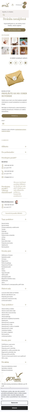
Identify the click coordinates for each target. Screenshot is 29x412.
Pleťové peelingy (6, 263)
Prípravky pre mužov (7, 243)
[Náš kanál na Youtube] (11, 63)
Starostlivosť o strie (7, 346)
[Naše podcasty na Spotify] (26, 63)
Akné (3, 269)
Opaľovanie (5, 245)
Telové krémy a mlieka (8, 309)
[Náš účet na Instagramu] (16, 63)
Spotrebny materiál (7, 368)
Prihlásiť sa (15, 116)
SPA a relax (5, 358)
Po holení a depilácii (7, 332)
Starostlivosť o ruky (7, 324)
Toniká (3, 229)
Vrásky (3, 271)
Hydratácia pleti (6, 257)
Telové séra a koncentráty (9, 313)
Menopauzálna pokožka (8, 354)
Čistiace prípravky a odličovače (10, 227)
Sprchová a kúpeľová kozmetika (10, 319)
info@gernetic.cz (9, 177)
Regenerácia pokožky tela (9, 352)
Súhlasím (14, 408)
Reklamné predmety (7, 370)
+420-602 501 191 (8, 165)
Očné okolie (5, 233)
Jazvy (3, 283)
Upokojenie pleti (6, 277)
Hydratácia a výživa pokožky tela (11, 350)
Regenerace (5, 261)
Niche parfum (5, 247)
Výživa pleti (5, 275)
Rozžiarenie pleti (6, 267)
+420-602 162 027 (9, 205)
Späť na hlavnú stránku (14, 30)
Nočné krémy (5, 225)
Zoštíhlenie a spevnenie (8, 344)
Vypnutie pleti (6, 273)
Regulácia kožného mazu (8, 279)
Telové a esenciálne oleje (8, 311)
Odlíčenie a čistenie (7, 255)
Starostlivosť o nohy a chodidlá (10, 326)
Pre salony (5, 362)
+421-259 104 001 (8, 171)
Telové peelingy (6, 317)
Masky (3, 239)
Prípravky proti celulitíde (8, 348)
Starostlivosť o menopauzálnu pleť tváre (13, 285)
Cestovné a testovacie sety (9, 299)
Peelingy (4, 231)
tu (1, 399)
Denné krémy (5, 224)
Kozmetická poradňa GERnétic (14, 213)
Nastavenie (14, 403)
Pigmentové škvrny (7, 265)
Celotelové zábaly (6, 330)
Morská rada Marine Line (8, 295)
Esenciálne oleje (6, 241)
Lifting (3, 237)
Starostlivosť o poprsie (8, 323)
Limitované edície (6, 301)
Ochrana (4, 259)
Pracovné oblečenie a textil (9, 366)
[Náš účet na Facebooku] (21, 63)
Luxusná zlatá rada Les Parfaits (10, 293)
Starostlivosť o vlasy (7, 328)
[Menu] (24, 6)
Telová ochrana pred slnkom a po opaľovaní (14, 356)
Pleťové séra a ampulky (8, 235)
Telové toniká (5, 315)
